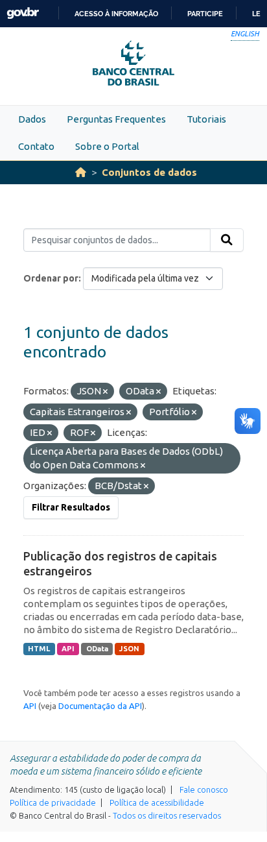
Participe (205, 13)
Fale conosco (204, 789)
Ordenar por (50, 278)
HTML (39, 649)
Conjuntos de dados (149, 172)
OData (97, 649)
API (68, 649)
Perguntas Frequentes (116, 119)
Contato (36, 146)
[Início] (80, 172)
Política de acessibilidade (157, 802)
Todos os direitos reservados (167, 815)
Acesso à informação (116, 13)
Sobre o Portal (107, 146)
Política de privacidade (53, 802)
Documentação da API (100, 705)
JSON (129, 649)
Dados (32, 119)
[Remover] (105, 392)
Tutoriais (206, 119)
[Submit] (227, 240)
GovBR (22, 13)
